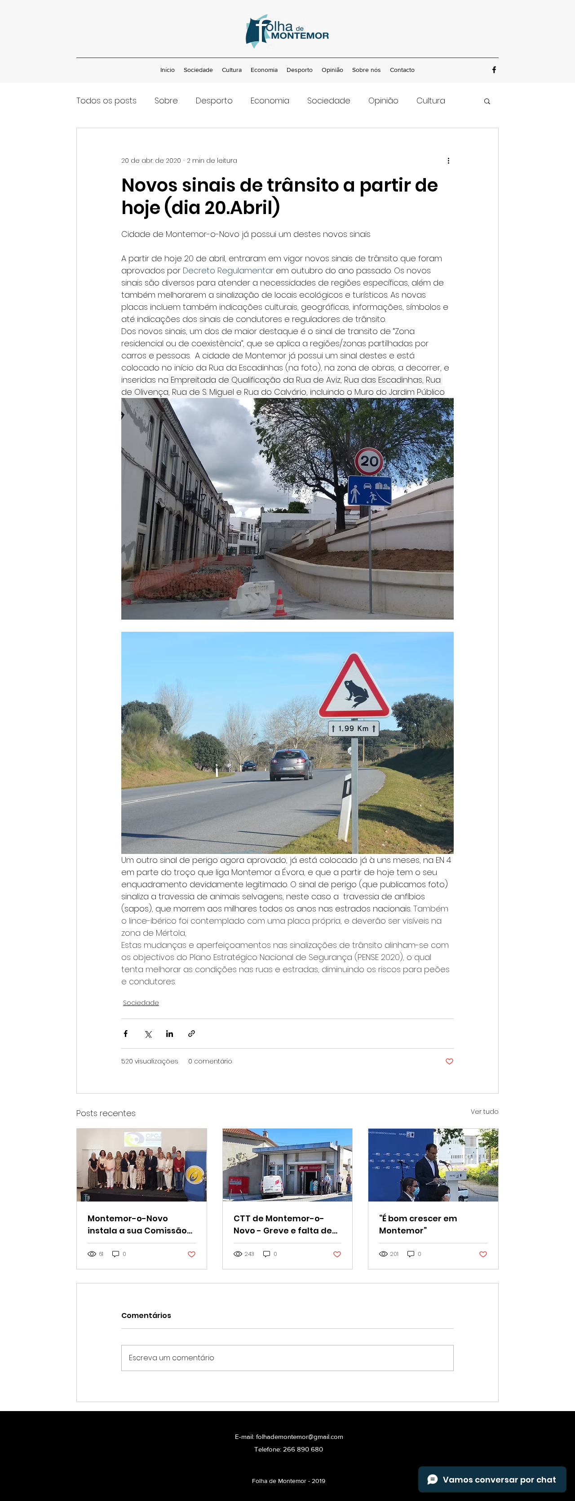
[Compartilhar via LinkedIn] (169, 1033)
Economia (270, 100)
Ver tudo (485, 1111)
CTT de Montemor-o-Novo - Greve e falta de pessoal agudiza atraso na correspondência (284, 1225)
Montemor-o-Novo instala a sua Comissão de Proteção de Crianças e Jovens (141, 1225)
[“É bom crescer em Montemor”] (433, 1165)
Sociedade (328, 100)
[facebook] (494, 69)
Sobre (166, 100)
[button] (487, 100)
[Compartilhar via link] (191, 1033)
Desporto (214, 100)
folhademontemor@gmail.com (299, 1436)
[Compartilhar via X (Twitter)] (147, 1033)
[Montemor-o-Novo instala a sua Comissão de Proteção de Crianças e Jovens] (142, 1165)
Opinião (383, 100)
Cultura (430, 100)
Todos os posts (106, 100)
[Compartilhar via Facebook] (125, 1033)
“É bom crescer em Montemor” (418, 1224)
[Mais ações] (448, 160)
